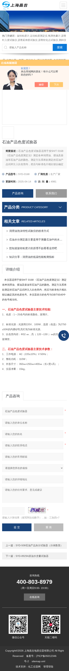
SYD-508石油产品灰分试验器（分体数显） (39, 545)
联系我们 (51, 193)
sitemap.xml (38, 661)
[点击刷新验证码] (37, 510)
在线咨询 (34, 597)
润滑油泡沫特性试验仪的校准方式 (29, 230)
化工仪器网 (34, 666)
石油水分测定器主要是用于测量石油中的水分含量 (36, 239)
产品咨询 (17, 193)
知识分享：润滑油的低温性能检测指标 (31, 256)
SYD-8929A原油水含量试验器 (32, 556)
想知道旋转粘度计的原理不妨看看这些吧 (33, 248)
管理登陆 (48, 666)
